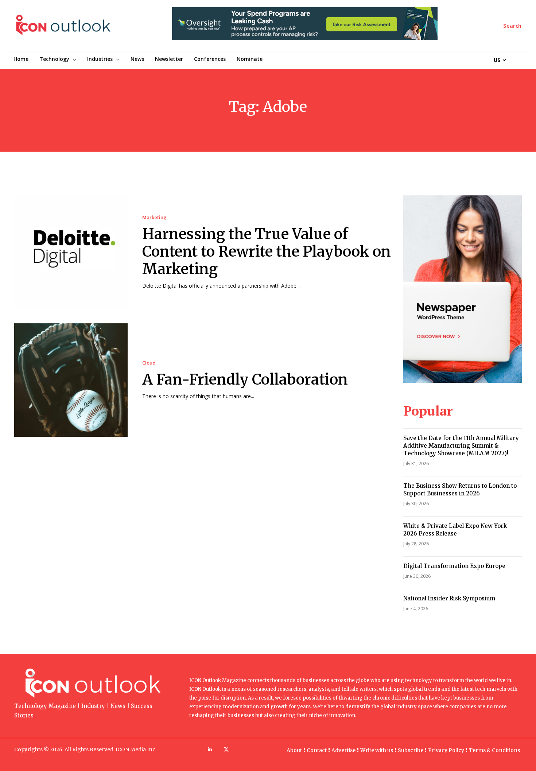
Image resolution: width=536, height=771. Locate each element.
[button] (512, 26)
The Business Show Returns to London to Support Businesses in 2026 (460, 489)
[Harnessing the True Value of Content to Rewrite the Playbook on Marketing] (71, 252)
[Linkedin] (209, 749)
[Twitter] (226, 749)
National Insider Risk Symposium (449, 598)
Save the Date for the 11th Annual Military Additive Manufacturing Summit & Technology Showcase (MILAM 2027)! (461, 446)
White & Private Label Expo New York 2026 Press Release (455, 529)
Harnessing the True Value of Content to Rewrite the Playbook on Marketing (266, 251)
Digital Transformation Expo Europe (454, 565)
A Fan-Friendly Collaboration (245, 379)
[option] (305, 27)
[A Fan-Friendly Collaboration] (71, 380)
